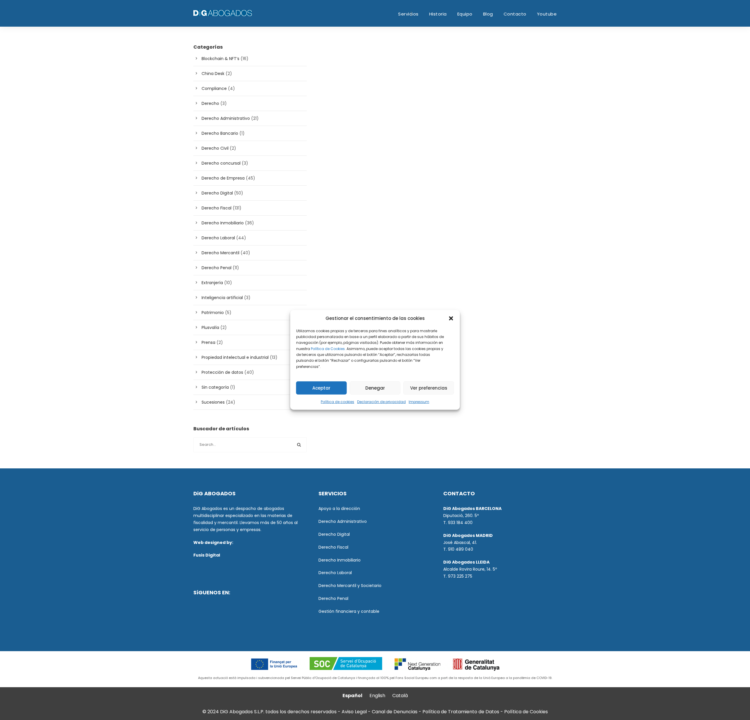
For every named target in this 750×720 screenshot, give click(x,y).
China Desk (213, 73)
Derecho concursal (221, 163)
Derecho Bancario (220, 133)
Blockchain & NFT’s (220, 59)
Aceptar (321, 388)
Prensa (208, 342)
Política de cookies (337, 401)
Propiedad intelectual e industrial (235, 357)
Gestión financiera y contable (348, 611)
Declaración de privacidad (381, 401)
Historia (438, 14)
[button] (451, 318)
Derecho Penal (216, 268)
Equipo (465, 14)
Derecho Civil (215, 148)
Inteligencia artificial (222, 298)
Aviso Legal (354, 711)
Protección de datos (222, 372)
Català (400, 695)
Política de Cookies (526, 711)
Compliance (214, 88)
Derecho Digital (217, 193)
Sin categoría (215, 387)
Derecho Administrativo (226, 118)
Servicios (408, 14)
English (377, 695)
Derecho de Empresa (223, 178)
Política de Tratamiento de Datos (460, 711)
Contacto (515, 14)
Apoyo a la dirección (339, 508)
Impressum (419, 401)
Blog (488, 14)
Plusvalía (210, 327)
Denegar (375, 388)
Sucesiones (213, 402)
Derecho (210, 103)
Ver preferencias (428, 388)
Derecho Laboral (218, 238)
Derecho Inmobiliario (223, 223)
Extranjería (212, 283)
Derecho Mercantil (220, 253)
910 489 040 (460, 549)
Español (352, 695)
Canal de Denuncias (395, 711)
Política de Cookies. (328, 348)
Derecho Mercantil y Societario (349, 585)
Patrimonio (213, 312)
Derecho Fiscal (216, 208)
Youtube (547, 14)
